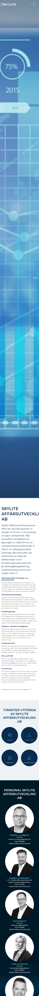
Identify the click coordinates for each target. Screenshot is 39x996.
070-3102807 (19, 970)
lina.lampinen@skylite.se (19, 968)
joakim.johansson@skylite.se (19, 882)
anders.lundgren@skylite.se (19, 839)
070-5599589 (19, 841)
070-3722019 (19, 884)
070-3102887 (19, 927)
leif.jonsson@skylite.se (19, 925)
